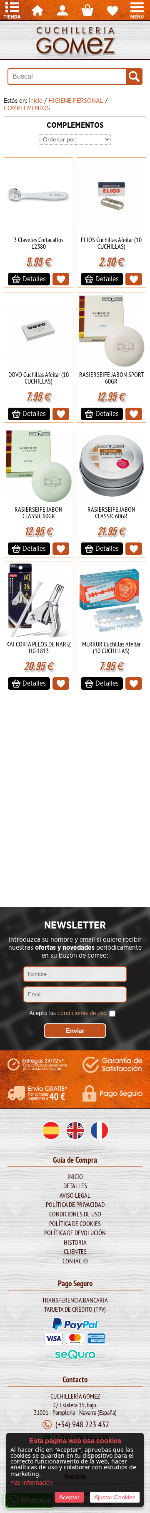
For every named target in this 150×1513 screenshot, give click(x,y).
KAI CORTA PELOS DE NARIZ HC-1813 (38, 647)
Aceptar (69, 1497)
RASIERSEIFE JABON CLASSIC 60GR (38, 512)
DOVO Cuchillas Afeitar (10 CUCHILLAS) (38, 377)
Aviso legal (75, 1195)
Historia (75, 1242)
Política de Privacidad (75, 1204)
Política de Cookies (75, 1223)
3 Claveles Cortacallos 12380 (38, 242)
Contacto (75, 1261)
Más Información (31, 1483)
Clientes (75, 1251)
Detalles (75, 1185)
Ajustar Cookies (114, 1497)
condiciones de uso (82, 1013)
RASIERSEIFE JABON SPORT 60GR (111, 377)
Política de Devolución (75, 1232)
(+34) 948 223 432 (82, 1424)
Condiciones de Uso (75, 1214)
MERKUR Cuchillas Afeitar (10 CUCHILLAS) (111, 647)
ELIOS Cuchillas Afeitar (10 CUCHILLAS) (111, 242)
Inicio (75, 1176)
